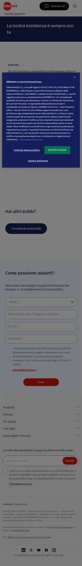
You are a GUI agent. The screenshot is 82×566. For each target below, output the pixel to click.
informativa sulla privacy (31, 139)
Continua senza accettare (27, 150)
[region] (41, 120)
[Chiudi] (74, 77)
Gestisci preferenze (38, 161)
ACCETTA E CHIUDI (57, 150)
